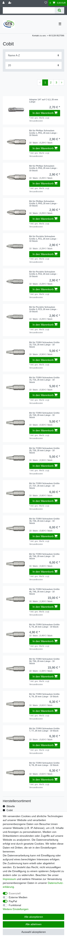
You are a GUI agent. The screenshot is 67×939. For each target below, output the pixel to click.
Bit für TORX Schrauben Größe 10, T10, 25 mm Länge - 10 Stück (44, 344)
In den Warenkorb (43, 112)
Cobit (10, 810)
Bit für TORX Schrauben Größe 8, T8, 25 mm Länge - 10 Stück (44, 764)
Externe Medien (18, 897)
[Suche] (59, 10)
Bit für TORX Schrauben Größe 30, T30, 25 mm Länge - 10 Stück (44, 521)
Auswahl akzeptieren (33, 931)
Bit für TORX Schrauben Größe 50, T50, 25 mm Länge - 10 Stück (44, 661)
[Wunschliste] (45, 3)
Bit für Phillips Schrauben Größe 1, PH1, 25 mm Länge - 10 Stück (43, 132)
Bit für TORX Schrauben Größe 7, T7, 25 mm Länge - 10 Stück (44, 729)
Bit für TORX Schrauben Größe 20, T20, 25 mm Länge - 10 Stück (44, 415)
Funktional (15, 905)
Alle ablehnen (33, 924)
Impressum (9, 878)
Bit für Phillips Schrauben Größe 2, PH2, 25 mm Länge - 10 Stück (43, 168)
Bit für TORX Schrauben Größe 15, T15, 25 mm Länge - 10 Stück (44, 379)
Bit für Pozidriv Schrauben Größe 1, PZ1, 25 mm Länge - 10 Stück (43, 238)
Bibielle (11, 806)
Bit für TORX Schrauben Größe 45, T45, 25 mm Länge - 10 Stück (44, 591)
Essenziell (14, 893)
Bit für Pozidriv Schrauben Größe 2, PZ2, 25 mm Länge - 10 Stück (43, 274)
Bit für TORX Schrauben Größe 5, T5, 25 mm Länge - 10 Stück (44, 625)
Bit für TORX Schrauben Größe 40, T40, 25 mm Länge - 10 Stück (44, 556)
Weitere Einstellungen (15, 909)
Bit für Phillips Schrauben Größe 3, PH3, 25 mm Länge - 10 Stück (43, 203)
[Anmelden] (4, 3)
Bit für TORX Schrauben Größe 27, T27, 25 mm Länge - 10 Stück (44, 485)
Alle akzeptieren (33, 916)
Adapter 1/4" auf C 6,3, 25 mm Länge (43, 100)
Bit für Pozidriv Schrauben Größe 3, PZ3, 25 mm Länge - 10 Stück (43, 309)
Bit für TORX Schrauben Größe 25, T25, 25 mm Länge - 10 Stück (44, 450)
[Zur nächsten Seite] (61, 82)
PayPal (13, 901)
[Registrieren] (10, 3)
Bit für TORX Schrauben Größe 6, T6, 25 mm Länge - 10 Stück (44, 695)
